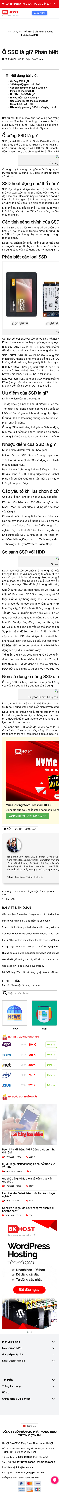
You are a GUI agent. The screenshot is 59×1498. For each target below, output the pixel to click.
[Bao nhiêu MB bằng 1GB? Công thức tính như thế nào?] (29, 1124)
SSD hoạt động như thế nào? (25, 84)
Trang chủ (11, 31)
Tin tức (14, 1028)
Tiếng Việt (31, 1426)
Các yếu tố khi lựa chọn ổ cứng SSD (29, 100)
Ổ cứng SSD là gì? (19, 81)
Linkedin (38, 877)
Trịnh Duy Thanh (34, 59)
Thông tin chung (11, 1386)
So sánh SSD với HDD (21, 104)
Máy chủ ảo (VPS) (12, 1348)
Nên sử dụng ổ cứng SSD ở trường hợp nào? (33, 107)
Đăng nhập (39, 13)
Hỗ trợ (5, 1392)
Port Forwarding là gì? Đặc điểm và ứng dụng (26, 920)
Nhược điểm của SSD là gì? (24, 97)
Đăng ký (51, 1044)
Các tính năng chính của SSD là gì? (28, 87)
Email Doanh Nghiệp (13, 1360)
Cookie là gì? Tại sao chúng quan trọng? (23, 965)
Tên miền (7, 1379)
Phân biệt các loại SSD (22, 91)
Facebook (20, 877)
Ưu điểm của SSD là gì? (22, 94)
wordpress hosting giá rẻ (27, 816)
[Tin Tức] (14, 1013)
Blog (21, 31)
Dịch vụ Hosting (11, 1341)
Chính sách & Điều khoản (16, 1398)
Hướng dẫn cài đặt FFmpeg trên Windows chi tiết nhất (30, 952)
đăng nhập (16, 985)
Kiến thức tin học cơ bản (21, 829)
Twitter (29, 877)
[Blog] (44, 1013)
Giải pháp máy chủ (12, 1354)
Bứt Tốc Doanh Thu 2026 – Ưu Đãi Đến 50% (28, 3)
